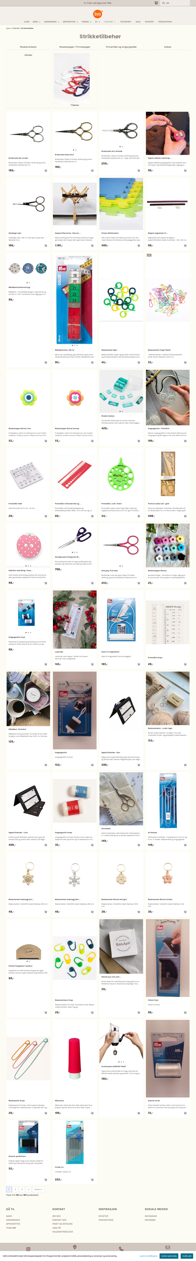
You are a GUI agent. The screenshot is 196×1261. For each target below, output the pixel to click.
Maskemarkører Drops (64, 1000)
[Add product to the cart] (45, 170)
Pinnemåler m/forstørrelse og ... (68, 504)
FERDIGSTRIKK (165, 22)
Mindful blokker (108, 416)
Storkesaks (106, 829)
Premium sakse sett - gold (158, 504)
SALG (138, 22)
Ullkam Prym (153, 1000)
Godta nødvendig (169, 1256)
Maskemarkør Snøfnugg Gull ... (21, 899)
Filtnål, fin (59, 1167)
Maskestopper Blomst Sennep (67, 428)
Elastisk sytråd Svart (17, 1156)
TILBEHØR (16, 28)
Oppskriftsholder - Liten (18, 833)
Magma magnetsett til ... (158, 233)
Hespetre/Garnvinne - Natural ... (68, 233)
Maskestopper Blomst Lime (20, 428)
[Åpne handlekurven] (156, 3)
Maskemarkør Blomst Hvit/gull (114, 899)
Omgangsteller (61, 752)
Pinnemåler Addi (15, 504)
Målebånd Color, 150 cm (64, 350)
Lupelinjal (59, 652)
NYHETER (149, 22)
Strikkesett (152, 833)
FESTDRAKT (125, 22)
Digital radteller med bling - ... (160, 158)
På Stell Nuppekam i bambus (20, 966)
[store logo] (98, 14)
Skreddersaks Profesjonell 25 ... (67, 557)
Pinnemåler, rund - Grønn (111, 504)
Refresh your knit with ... (111, 977)
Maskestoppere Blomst (157, 571)
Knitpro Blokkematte (110, 233)
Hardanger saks (15, 233)
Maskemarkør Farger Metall (159, 350)
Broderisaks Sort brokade (111, 151)
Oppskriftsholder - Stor (110, 752)
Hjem (8, 28)
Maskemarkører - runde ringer (160, 728)
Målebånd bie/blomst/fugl (19, 287)
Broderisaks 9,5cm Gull (64, 155)
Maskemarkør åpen (109, 350)
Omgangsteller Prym (17, 637)
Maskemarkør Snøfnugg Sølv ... (67, 899)
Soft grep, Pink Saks (109, 571)
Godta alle (186, 1256)
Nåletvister (59, 1101)
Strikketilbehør (27, 28)
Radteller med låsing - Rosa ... (21, 570)
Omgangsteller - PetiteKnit (158, 428)
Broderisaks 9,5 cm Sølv (18, 158)
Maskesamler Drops (17, 1101)
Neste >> (38, 1189)
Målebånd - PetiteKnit (17, 729)
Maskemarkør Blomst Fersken (160, 899)
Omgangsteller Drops (63, 833)
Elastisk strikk (154, 1101)
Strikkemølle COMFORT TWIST (113, 1066)
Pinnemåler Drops (155, 658)
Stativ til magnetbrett (110, 652)
